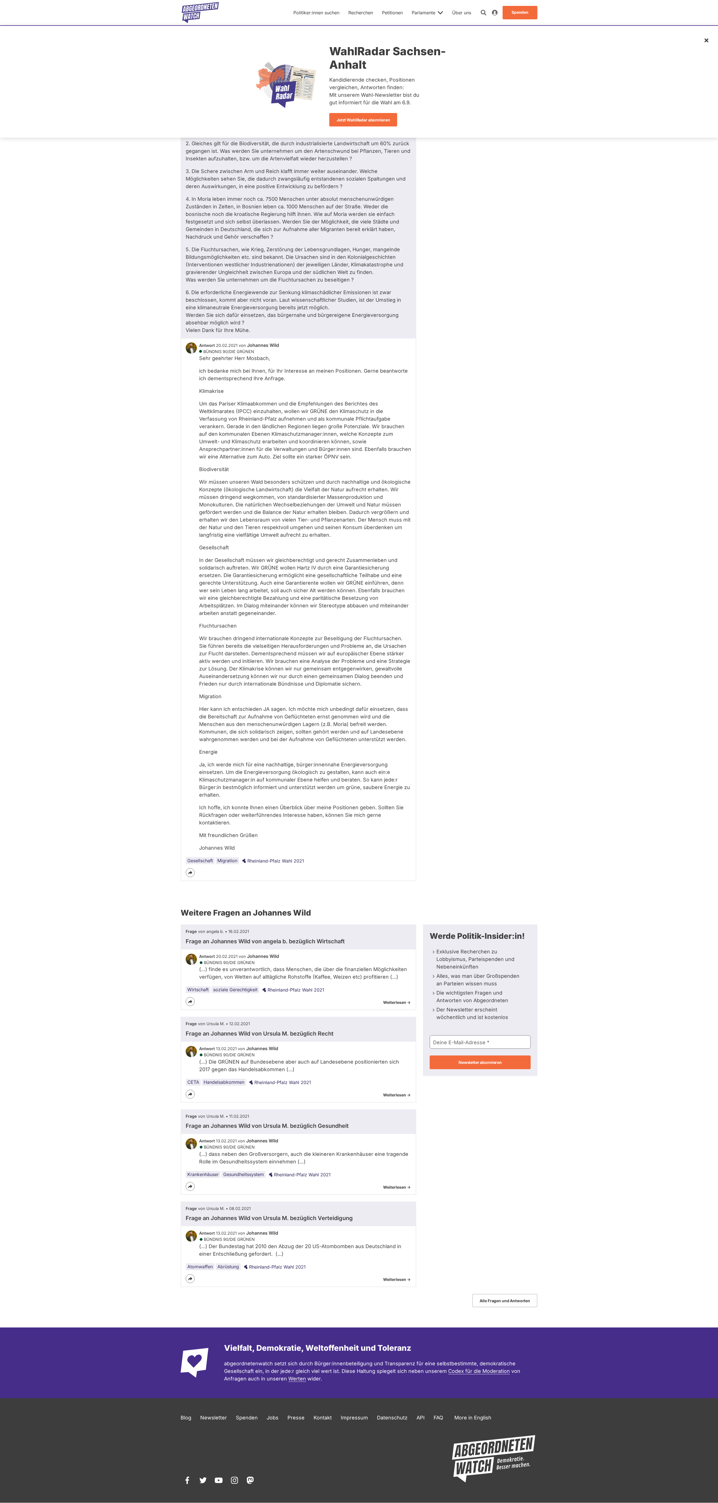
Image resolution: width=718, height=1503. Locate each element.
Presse (296, 1418)
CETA (193, 1082)
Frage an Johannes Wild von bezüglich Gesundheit (267, 1125)
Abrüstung (228, 1266)
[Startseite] (200, 12)
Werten (297, 1379)
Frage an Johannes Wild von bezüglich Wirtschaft (265, 941)
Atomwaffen (200, 1266)
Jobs (273, 1418)
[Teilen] (190, 872)
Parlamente (423, 12)
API (420, 1418)
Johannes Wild (263, 345)
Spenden (247, 1418)
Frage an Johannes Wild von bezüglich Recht (259, 1033)
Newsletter (213, 1418)
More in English (472, 1418)
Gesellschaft (200, 860)
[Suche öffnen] (483, 12)
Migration (227, 860)
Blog (186, 1418)
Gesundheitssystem (243, 1174)
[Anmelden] (494, 12)
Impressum (354, 1418)
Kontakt (323, 1418)
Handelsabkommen (224, 1082)
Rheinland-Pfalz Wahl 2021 (275, 861)
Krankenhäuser (203, 1174)
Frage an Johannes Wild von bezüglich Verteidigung (269, 1218)
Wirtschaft (198, 989)
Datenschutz (392, 1418)
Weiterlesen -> (397, 1002)
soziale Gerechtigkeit (235, 989)
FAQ (438, 1418)
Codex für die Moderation (479, 1371)
